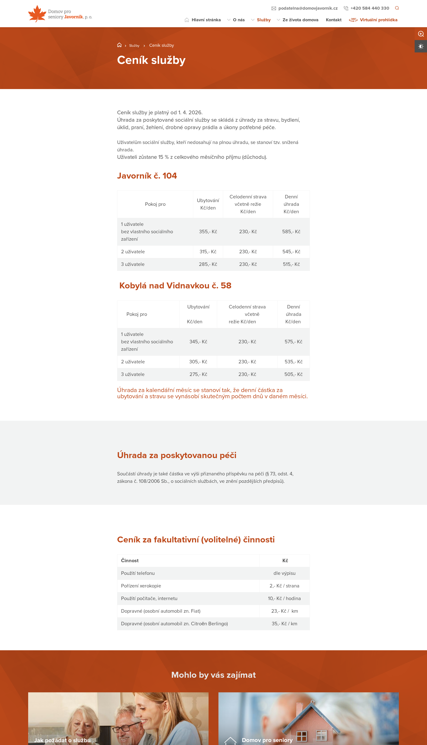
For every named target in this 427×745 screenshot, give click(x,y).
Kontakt (334, 20)
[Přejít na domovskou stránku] (60, 13)
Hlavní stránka (206, 20)
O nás (239, 20)
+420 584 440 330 (369, 8)
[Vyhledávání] (396, 8)
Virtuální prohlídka (379, 20)
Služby (264, 20)
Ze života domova (301, 20)
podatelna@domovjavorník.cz (307, 8)
